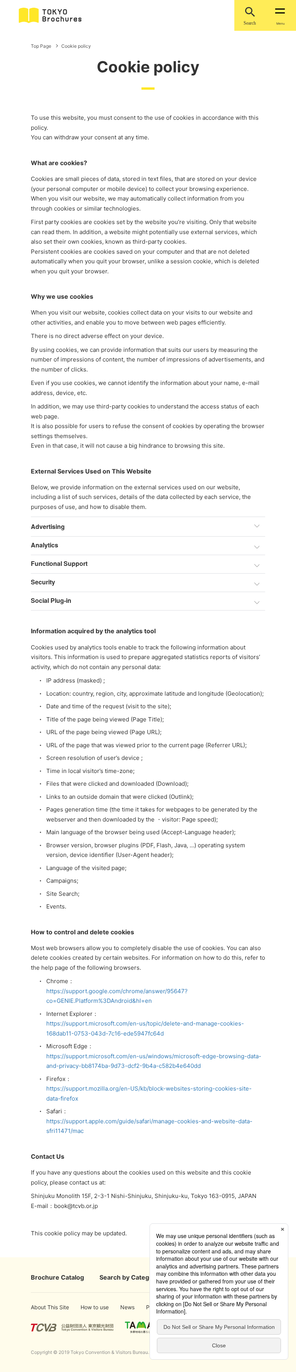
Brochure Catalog (57, 1277)
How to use (91, 1307)
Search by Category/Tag (135, 1277)
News (126, 1307)
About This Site (43, 1307)
